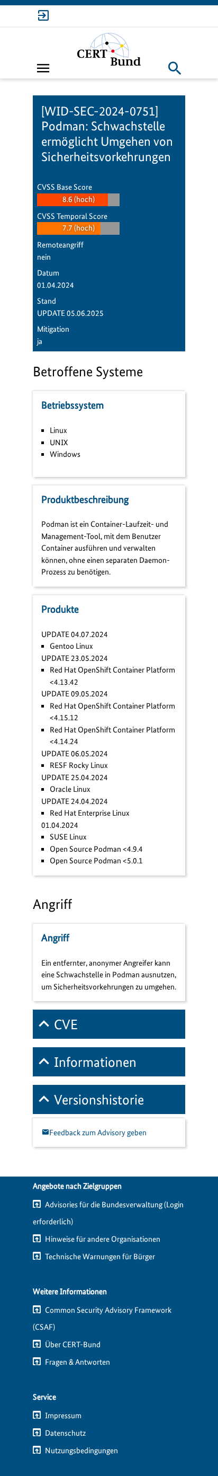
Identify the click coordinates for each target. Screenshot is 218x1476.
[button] (174, 67)
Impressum (63, 1415)
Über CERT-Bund (73, 1344)
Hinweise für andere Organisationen (102, 1239)
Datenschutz (65, 1433)
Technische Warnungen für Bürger (100, 1256)
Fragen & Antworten (77, 1362)
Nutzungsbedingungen (81, 1450)
